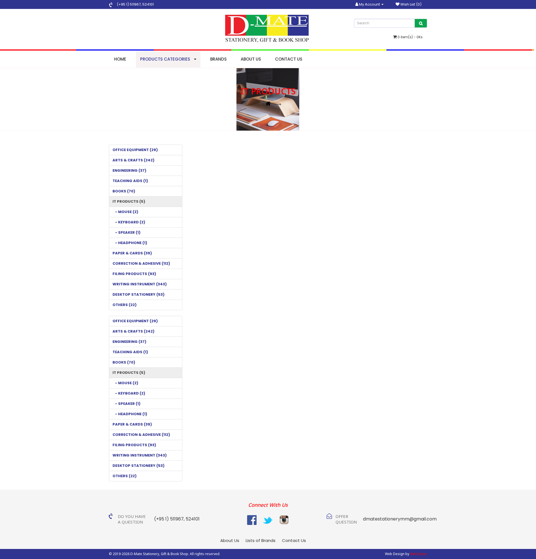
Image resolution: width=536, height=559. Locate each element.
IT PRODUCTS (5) (129, 201)
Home (120, 59)
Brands (218, 59)
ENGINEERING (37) (129, 170)
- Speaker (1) (126, 232)
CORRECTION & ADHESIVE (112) (141, 263)
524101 (148, 4)
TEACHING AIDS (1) (130, 180)
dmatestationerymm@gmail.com (400, 519)
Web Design (395, 553)
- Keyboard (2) (129, 222)
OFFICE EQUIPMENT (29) (135, 149)
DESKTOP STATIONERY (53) (138, 294)
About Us (251, 59)
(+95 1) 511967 (129, 4)
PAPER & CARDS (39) (132, 253)
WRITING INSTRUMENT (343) (140, 284)
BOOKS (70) (124, 191)
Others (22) (125, 304)
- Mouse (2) (125, 211)
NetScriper (418, 553)
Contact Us (288, 59)
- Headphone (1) (130, 242)
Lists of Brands (261, 540)
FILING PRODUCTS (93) (134, 273)
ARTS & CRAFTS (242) (133, 160)
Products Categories (165, 59)
